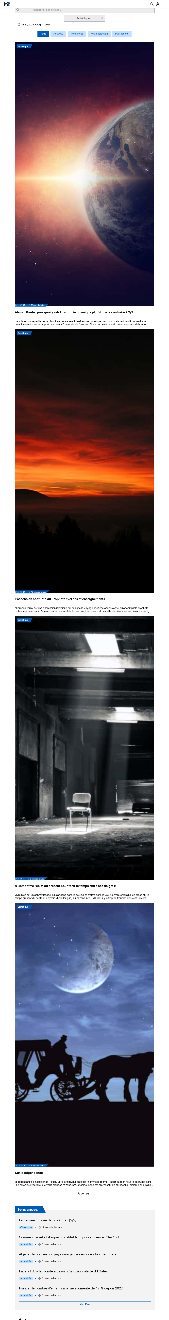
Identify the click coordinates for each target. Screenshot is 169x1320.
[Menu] (164, 4)
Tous (43, 33)
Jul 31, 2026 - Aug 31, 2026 (36, 24)
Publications (122, 33)
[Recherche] (152, 4)
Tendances (77, 33)
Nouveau (58, 33)
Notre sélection (99, 33)
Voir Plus (85, 1304)
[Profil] (158, 4)
